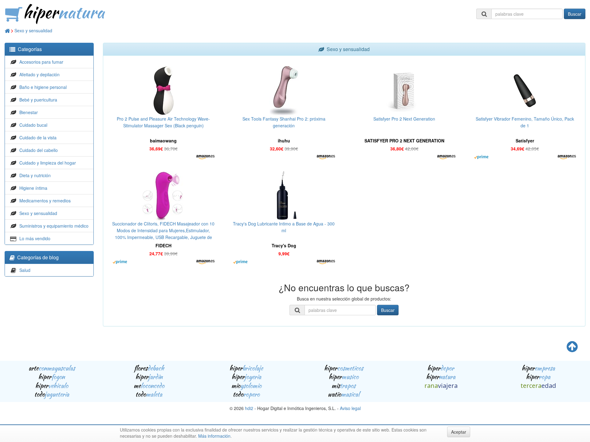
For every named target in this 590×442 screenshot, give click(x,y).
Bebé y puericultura (38, 100)
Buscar (574, 14)
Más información (214, 436)
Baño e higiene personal (43, 87)
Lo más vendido (34, 238)
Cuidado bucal (33, 125)
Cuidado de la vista (38, 137)
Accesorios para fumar (41, 62)
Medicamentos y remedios (45, 200)
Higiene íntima (33, 188)
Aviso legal (350, 408)
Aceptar (458, 432)
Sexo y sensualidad (33, 30)
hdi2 (249, 408)
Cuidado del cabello (38, 150)
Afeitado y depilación (39, 74)
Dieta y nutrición (35, 175)
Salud (24, 270)
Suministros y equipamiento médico (53, 226)
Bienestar (28, 112)
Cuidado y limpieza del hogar (47, 163)
